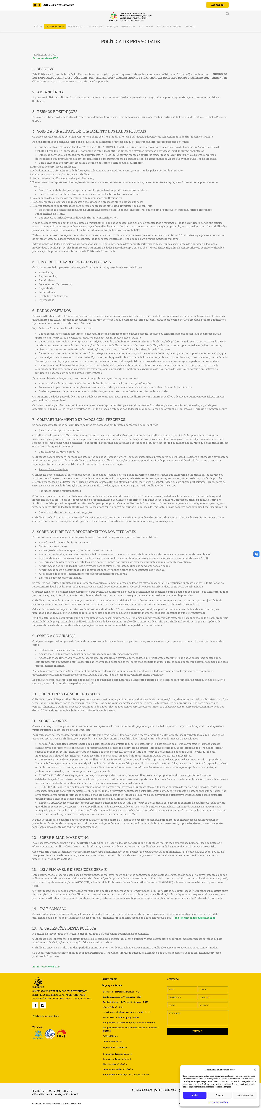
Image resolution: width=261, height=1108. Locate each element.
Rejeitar (220, 1095)
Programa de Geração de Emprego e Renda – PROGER (129, 1022)
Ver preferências (245, 1095)
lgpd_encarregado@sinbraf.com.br (194, 917)
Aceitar (194, 1095)
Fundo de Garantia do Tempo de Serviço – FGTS (125, 1002)
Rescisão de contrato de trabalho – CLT (121, 991)
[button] (254, 1069)
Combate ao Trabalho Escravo (117, 1054)
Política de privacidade (218, 1102)
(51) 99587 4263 (167, 1089)
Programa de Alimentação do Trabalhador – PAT (126, 1074)
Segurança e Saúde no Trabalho (118, 1069)
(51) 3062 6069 (144, 1089)
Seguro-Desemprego (113, 1041)
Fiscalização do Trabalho (115, 1064)
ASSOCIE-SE (217, 4)
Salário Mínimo (110, 1036)
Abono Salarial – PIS (112, 1007)
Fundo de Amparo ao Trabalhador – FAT (122, 997)
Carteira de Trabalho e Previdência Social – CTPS (126, 1012)
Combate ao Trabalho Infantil (117, 1059)
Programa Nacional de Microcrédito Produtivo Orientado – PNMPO (131, 1029)
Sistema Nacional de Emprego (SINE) (121, 1017)
